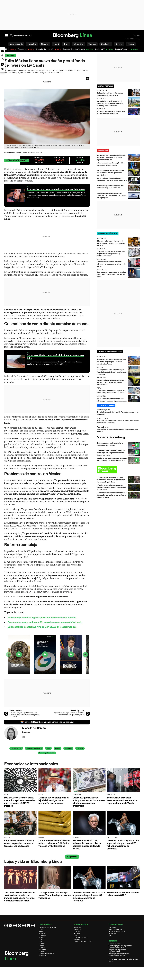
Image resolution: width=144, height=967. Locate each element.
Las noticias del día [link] (16, 44)
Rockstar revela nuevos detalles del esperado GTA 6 (123, 894)
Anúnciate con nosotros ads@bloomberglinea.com (117, 949)
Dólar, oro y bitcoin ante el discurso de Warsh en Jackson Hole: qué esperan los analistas (111, 243)
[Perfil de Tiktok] (28, 925)
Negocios (10, 55)
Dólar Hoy (77, 931)
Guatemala (42, 955)
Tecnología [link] (92, 44)
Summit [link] (56, 44)
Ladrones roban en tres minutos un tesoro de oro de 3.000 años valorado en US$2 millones (54, 843)
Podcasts (77, 939)
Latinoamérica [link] (78, 44)
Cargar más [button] (72, 857)
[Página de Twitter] (10, 925)
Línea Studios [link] (105, 44)
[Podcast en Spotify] (33, 925)
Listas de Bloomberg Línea (82, 941)
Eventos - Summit (114, 944)
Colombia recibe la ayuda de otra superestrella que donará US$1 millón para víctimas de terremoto (123, 844)
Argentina (42, 933)
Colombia (42, 935)
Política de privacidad (116, 929)
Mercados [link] (44, 44)
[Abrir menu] (6, 35)
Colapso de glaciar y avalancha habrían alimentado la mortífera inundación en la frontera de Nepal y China (111, 480)
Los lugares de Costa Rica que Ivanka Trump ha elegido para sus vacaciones (54, 895)
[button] (87, 78)
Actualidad (77, 933)
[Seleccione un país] (30, 35)
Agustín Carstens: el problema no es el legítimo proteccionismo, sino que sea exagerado (69, 714)
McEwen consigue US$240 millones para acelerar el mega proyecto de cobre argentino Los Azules (24, 715)
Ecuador (42, 943)
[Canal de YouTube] (15, 925)
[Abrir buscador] (11, 35)
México (57, 748)
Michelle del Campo (14, 153)
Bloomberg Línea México (34, 748)
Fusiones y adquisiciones (47, 753)
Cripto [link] (66, 44)
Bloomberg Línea (16, 748)
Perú (40, 941)
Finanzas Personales (80, 937)
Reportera (26, 732)
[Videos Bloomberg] (118, 437)
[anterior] (6, 714)
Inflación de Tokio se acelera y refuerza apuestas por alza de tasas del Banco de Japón (19, 843)
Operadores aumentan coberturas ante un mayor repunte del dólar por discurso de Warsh (112, 274)
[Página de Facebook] (6, 925)
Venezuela (42, 937)
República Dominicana (46, 953)
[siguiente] (88, 714)
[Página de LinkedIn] (24, 925)
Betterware (68, 748)
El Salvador (43, 951)
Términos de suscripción (117, 931)
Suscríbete (112, 927)
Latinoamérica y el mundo (47, 927)
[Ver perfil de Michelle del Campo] (13, 733)
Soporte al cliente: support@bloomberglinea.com (119, 953)
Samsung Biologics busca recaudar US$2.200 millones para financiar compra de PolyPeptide (111, 195)
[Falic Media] (126, 39)
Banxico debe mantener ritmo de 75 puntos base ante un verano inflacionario (45, 622)
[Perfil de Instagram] (19, 925)
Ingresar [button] (137, 36)
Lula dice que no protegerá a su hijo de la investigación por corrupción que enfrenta (53, 800)
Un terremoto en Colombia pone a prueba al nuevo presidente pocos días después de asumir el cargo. (111, 453)
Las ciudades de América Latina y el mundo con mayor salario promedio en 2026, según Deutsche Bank (110, 103)
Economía (77, 927)
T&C (110, 935)
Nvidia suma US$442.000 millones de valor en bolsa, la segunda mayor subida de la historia (87, 844)
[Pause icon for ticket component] (5, 49)
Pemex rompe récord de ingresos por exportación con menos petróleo (42, 617)
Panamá (41, 945)
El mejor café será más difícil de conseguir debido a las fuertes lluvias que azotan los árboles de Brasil (111, 495)
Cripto (76, 935)
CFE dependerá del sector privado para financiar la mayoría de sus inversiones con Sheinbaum (112, 372)
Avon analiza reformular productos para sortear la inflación (56, 189)
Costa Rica (42, 949)
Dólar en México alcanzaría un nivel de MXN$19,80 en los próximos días (42, 627)
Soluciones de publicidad (117, 956)
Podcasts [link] (131, 44)
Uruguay (42, 947)
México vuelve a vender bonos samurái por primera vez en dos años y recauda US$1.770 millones (19, 801)
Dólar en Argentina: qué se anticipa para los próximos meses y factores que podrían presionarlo (111, 253)
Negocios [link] (119, 44)
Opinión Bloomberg (106, 406)
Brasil (41, 929)
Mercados (77, 929)
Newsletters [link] (32, 44)
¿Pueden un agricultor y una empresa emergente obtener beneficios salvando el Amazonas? (111, 487)
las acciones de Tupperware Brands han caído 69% (44, 596)
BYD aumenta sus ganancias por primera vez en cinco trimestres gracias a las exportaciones (111, 173)
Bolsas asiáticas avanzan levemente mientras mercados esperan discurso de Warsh (111, 264)
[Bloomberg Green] (118, 470)
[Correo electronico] (23, 737)
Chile (40, 939)
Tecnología (112, 933)
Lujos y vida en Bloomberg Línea (33, 861)
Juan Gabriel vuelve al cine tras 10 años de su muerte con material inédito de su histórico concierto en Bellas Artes (19, 896)
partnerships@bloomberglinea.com (120, 946)
